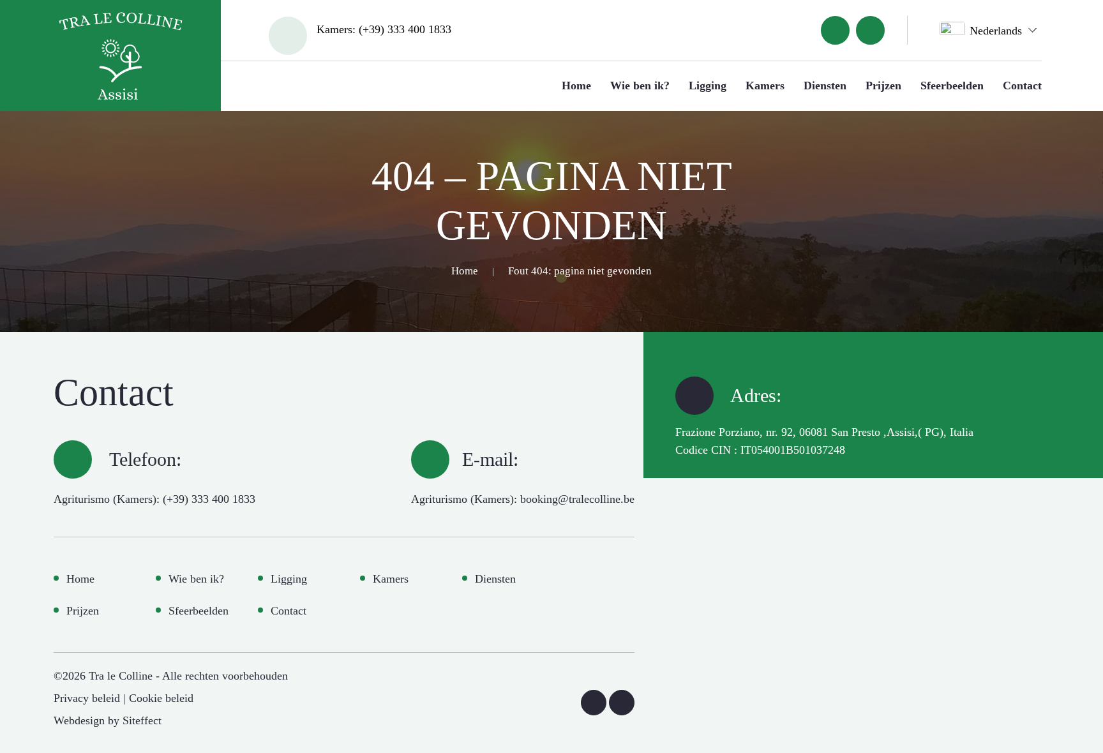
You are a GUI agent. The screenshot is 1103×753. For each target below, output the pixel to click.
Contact (1022, 85)
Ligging (707, 85)
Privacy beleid (87, 698)
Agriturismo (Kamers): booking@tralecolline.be (522, 499)
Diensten (825, 85)
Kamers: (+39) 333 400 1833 (384, 29)
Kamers (765, 85)
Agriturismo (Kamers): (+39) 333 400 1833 (154, 499)
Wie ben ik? (640, 85)
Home (576, 85)
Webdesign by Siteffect (107, 720)
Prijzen (883, 85)
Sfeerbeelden (952, 85)
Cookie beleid (161, 698)
